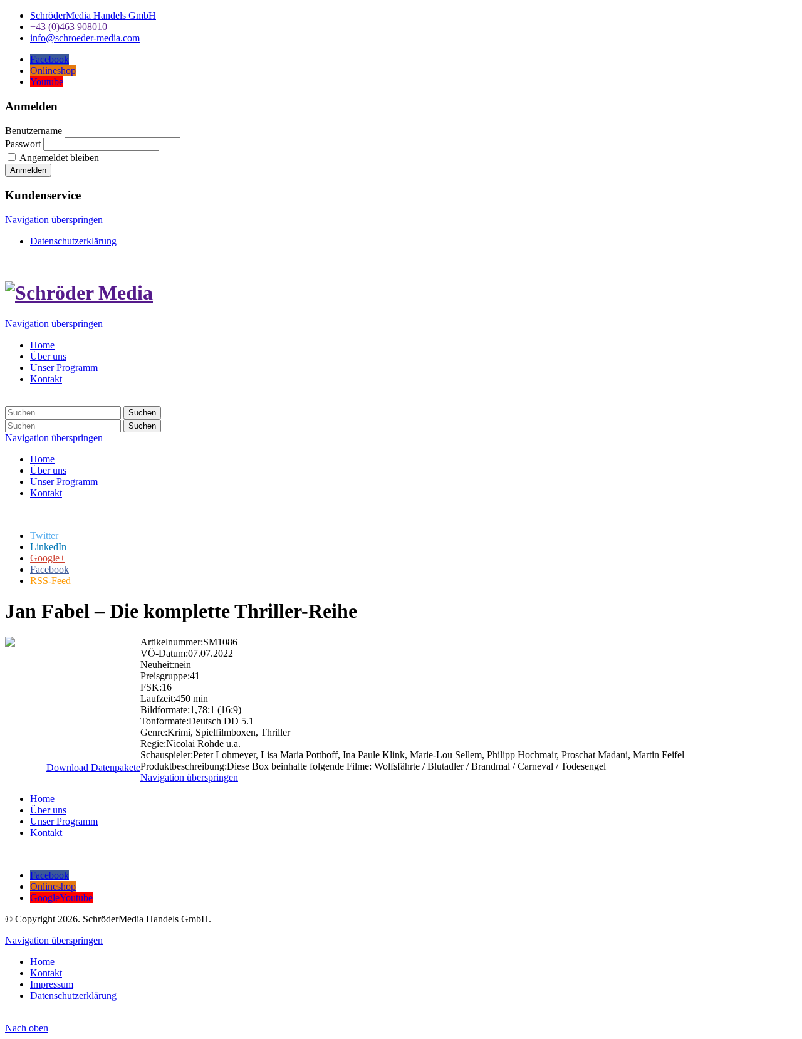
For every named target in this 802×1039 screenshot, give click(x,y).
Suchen (142, 412)
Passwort (23, 143)
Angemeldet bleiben (59, 157)
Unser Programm (64, 367)
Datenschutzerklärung (73, 241)
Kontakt (46, 378)
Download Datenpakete (93, 767)
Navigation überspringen (54, 219)
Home (42, 345)
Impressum (51, 984)
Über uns (48, 356)
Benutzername (33, 130)
